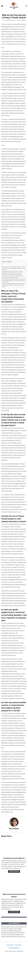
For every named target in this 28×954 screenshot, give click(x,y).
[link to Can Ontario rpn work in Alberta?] (14, 847)
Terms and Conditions (14, 947)
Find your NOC (9, 945)
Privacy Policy (18, 945)
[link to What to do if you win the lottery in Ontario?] (14, 883)
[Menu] (2, 6)
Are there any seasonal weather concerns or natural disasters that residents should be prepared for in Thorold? (13, 285)
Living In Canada (21, 20)
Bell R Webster (12, 20)
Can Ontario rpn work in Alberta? (14, 858)
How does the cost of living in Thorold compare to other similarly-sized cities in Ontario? (13, 276)
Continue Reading (14, 871)
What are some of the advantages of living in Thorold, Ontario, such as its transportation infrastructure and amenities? (13, 268)
